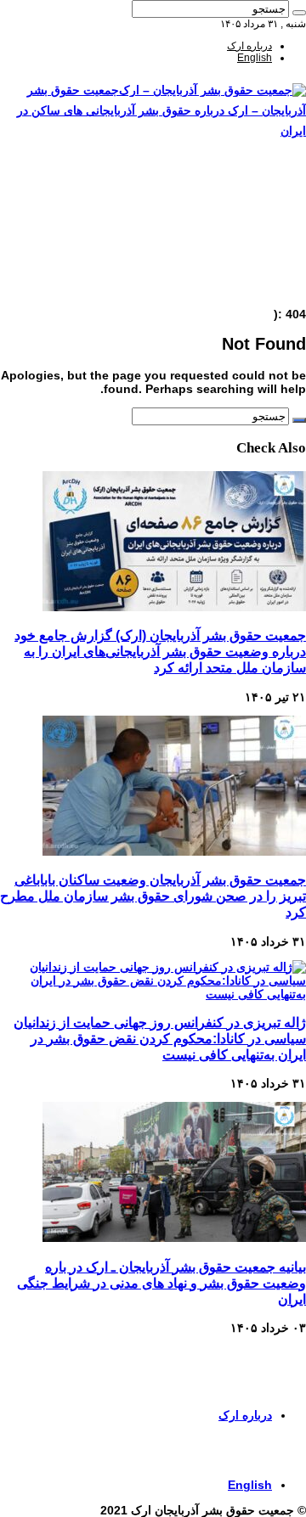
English (254, 58)
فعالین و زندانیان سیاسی (219, 220)
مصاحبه (256, 267)
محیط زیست (245, 255)
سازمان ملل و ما (236, 244)
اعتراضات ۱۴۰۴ (239, 291)
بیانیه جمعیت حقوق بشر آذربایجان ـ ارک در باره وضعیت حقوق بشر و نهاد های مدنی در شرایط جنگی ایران (161, 1282)
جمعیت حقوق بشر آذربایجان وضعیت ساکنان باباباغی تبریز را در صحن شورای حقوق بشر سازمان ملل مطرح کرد (153, 895)
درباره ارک (249, 46)
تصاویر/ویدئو (246, 232)
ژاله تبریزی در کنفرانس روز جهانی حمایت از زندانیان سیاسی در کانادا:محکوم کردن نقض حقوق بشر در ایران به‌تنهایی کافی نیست (160, 1038)
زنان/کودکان (246, 208)
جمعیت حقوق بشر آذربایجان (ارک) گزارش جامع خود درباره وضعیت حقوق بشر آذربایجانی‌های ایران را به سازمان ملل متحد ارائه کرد (160, 651)
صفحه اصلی (246, 184)
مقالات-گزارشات (236, 196)
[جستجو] (299, 12)
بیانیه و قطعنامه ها (233, 279)
